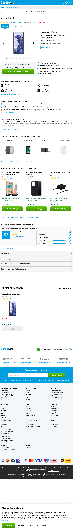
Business (4, 445)
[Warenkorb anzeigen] (70, 2)
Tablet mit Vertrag (30, 415)
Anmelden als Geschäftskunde (8, 449)
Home (2, 15)
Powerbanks (54, 410)
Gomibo (53, 420)
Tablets (28, 404)
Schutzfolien (54, 408)
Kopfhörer (53, 413)
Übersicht (27, 15)
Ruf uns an (28, 423)
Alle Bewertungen (8, 248)
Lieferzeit (3, 426)
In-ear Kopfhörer (55, 412)
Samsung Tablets (30, 408)
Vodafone (28, 401)
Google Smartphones (56, 397)
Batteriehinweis (5, 433)
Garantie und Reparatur (7, 431)
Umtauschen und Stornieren (8, 429)
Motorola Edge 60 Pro (6, 394)
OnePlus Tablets (30, 413)
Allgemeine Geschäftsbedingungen (31, 476)
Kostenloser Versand (13, 213)
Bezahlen (3, 423)
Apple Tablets (29, 410)
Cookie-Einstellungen (38, 474)
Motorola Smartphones (57, 396)
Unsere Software (55, 424)
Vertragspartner (30, 429)
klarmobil (28, 394)
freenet (27, 392)
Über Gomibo (54, 423)
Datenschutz (54, 426)
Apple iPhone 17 (5, 390)
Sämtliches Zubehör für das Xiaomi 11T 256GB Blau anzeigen (21, 162)
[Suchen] (69, 7)
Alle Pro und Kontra (8, 112)
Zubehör (54, 404)
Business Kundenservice (7, 451)
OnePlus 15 (4, 397)
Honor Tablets (29, 407)
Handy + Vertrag (32, 388)
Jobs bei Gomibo (30, 428)
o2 (26, 396)
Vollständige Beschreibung (11, 129)
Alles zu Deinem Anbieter (7, 440)
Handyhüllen (54, 407)
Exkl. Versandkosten (61, 213)
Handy (7, 15)
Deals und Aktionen (6, 442)
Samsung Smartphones (57, 392)
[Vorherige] (4, 43)
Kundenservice (6, 420)
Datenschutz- (55, 519)
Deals (28, 445)
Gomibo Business (5, 447)
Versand (3, 428)
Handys (53, 388)
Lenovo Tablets (29, 412)
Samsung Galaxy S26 (6, 392)
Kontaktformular (30, 424)
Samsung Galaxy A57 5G (7, 396)
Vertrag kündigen (5, 436)
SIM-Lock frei (46, 47)
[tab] (6, 58)
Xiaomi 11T (20, 15)
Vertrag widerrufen (5, 438)
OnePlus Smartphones (56, 394)
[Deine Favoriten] (66, 2)
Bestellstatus (4, 424)
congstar (28, 390)
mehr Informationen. (53, 471)
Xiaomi (13, 15)
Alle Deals (28, 447)
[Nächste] (33, 43)
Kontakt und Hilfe (32, 420)
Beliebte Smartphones (9, 388)
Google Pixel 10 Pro (6, 399)
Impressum (28, 474)
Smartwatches (54, 415)
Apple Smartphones (56, 390)
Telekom (28, 399)
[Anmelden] (63, 2)
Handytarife (5, 404)
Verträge (3, 435)
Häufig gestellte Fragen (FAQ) (33, 426)
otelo (27, 397)
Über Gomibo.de (12, 474)
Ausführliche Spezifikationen (11, 94)
